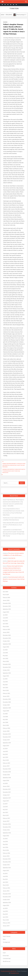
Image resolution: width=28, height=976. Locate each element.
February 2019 (6, 763)
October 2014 (6, 899)
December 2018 (7, 769)
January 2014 (6, 925)
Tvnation (14, 8)
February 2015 (6, 888)
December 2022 (7, 635)
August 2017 (6, 800)
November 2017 (7, 792)
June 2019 (5, 751)
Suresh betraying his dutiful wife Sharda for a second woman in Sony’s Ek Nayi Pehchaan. (13, 579)
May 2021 (5, 684)
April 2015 (5, 882)
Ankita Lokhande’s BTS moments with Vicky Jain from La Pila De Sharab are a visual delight (13, 524)
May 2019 (5, 754)
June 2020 (5, 716)
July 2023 (5, 615)
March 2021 (6, 690)
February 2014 (6, 922)
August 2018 (6, 780)
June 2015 (5, 876)
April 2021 (5, 687)
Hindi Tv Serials (6, 936)
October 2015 (6, 864)
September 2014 (7, 902)
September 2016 (7, 832)
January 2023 (6, 632)
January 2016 (6, 856)
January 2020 (6, 731)
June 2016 (5, 841)
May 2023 (5, 620)
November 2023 (7, 606)
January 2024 (6, 600)
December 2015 (7, 859)
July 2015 (5, 873)
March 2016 (6, 850)
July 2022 (5, 649)
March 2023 (6, 626)
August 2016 (6, 835)
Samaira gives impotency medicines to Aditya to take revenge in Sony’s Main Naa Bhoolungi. (13, 471)
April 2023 (5, 623)
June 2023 (5, 617)
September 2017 (7, 798)
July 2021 (5, 678)
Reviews (5, 22)
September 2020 (7, 708)
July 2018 (5, 783)
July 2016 (5, 838)
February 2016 (6, 853)
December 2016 (7, 824)
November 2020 (7, 702)
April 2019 (5, 757)
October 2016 (6, 830)
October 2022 (6, 641)
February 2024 (6, 597)
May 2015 (5, 879)
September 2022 (7, 644)
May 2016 (5, 844)
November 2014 (7, 896)
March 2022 (6, 661)
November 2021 (7, 667)
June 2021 (5, 681)
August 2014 (6, 905)
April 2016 (5, 847)
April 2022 (5, 658)
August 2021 (6, 676)
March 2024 (6, 594)
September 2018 (7, 777)
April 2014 (5, 917)
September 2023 (7, 609)
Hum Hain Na (12, 558)
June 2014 (5, 911)
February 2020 (6, 728)
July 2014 (5, 908)
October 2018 (6, 774)
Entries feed (6, 955)
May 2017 (5, 809)
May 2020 (5, 719)
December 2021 (7, 664)
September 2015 (7, 867)
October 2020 (6, 705)
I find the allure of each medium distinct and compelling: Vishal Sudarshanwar (13, 518)
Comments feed (6, 958)
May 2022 (5, 655)
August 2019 (6, 745)
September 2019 (7, 742)
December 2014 (7, 893)
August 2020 (6, 710)
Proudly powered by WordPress (8, 971)
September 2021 (7, 673)
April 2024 (5, 591)
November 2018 (7, 771)
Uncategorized (6, 942)
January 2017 (6, 821)
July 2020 (5, 713)
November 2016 (7, 827)
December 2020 (7, 699)
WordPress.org (6, 961)
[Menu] (2, 1)
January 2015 (6, 891)
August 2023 (6, 612)
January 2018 (6, 786)
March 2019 (6, 760)
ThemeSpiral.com (14, 973)
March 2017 (6, 815)
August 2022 (6, 646)
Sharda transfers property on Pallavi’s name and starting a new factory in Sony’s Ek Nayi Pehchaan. (13, 465)
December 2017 (7, 789)
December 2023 (7, 603)
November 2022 (7, 638)
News (4, 939)
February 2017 (6, 818)
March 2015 (6, 885)
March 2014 (6, 920)
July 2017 (5, 803)
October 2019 (6, 739)
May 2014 (5, 914)
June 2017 (5, 806)
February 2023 (6, 629)
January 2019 (6, 766)
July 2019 (5, 748)
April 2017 (5, 812)
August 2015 (6, 870)
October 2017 (6, 795)
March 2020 (6, 725)
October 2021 (6, 670)
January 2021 (6, 696)
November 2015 (7, 861)
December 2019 (7, 734)
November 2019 (7, 737)
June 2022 (5, 652)
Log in (4, 952)
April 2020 (5, 722)
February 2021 (6, 693)
